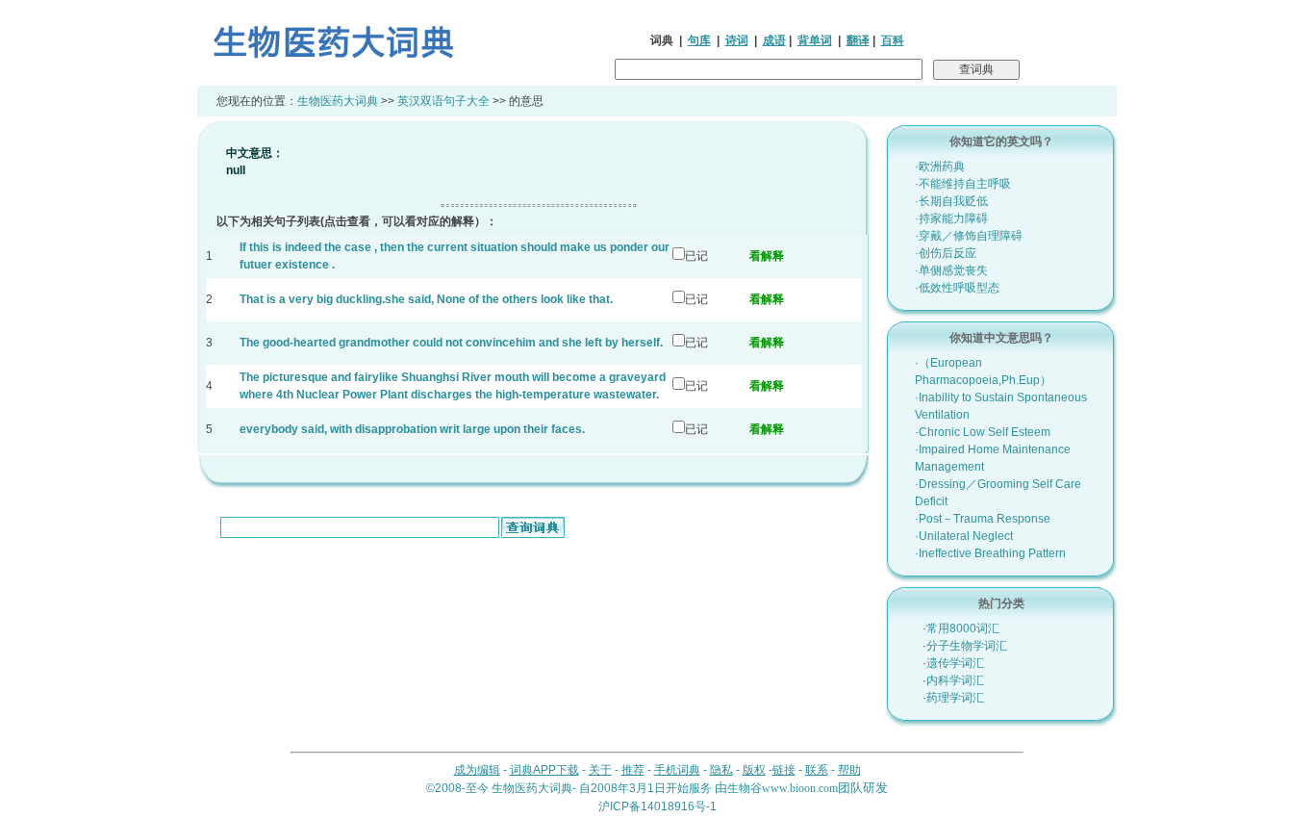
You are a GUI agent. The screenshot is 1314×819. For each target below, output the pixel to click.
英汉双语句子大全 (443, 101)
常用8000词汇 (962, 628)
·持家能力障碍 (951, 218)
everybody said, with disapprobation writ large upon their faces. (412, 429)
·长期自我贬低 (951, 201)
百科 (892, 40)
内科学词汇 (955, 680)
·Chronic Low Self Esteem (982, 432)
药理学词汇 (955, 697)
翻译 (858, 40)
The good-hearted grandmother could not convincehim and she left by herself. (451, 342)
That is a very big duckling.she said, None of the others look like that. (426, 299)
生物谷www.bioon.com (782, 788)
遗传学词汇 (955, 663)
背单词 (814, 40)
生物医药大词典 (337, 101)
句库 (699, 40)
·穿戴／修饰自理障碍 (969, 236)
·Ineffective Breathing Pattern (990, 553)
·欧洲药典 (940, 166)
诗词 (736, 40)
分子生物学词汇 (966, 646)
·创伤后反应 (945, 253)
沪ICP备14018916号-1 (657, 806)
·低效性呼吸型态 (957, 287)
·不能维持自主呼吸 (963, 184)
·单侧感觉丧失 (951, 270)
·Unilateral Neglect (964, 536)
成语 (774, 40)
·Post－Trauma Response (982, 518)
